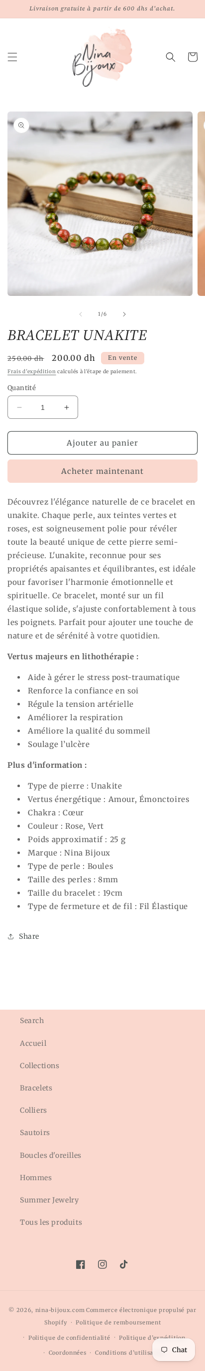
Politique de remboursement (118, 1322)
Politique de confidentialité (69, 1337)
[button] (12, 57)
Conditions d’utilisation (130, 1352)
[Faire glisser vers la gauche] (81, 314)
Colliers (33, 1110)
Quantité (21, 388)
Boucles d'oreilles (51, 1155)
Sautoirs (35, 1132)
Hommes (36, 1177)
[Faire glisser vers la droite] (124, 314)
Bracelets (36, 1088)
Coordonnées (68, 1352)
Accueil (33, 1043)
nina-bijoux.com (60, 1310)
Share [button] (29, 936)
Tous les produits (51, 1222)
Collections (40, 1065)
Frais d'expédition (31, 371)
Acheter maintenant (102, 471)
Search (32, 1020)
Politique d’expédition (152, 1337)
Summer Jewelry (49, 1200)
